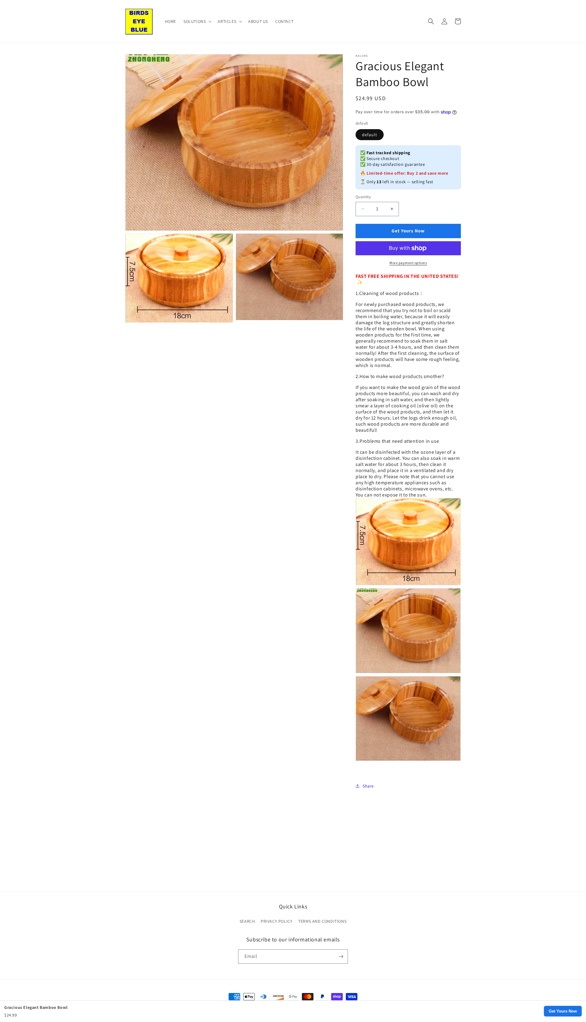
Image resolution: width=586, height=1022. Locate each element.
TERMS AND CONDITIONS (322, 921)
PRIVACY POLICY (276, 921)
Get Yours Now (563, 1011)
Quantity (363, 196)
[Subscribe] (341, 956)
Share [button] (368, 786)
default (369, 134)
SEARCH (247, 921)
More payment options (408, 262)
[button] (197, 21)
